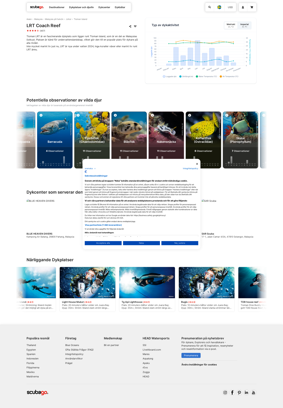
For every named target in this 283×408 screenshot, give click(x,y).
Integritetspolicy (74, 354)
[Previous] (24, 141)
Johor (68, 19)
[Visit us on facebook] (232, 392)
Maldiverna (33, 376)
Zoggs (146, 372)
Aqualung (148, 358)
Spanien (31, 354)
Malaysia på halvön (54, 19)
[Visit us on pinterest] (239, 392)
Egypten (31, 349)
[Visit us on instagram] (225, 392)
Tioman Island (80, 19)
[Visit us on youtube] (253, 392)
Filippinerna (33, 367)
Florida (30, 363)
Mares (146, 354)
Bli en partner (111, 345)
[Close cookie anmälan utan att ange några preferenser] (197, 164)
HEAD (146, 376)
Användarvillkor (74, 358)
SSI (144, 345)
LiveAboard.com (152, 349)
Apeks (146, 363)
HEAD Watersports (156, 338)
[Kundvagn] (251, 7)
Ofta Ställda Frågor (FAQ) (79, 349)
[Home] (37, 7)
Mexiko (31, 372)
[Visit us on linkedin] (246, 392)
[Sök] (209, 7)
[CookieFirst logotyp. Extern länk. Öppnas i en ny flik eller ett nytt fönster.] (86, 171)
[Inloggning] (243, 7)
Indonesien (32, 358)
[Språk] (219, 7)
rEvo (145, 367)
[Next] (259, 141)
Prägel (68, 363)
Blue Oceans (72, 345)
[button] (90, 168)
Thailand (31, 345)
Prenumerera (191, 355)
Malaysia (38, 19)
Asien (29, 19)
